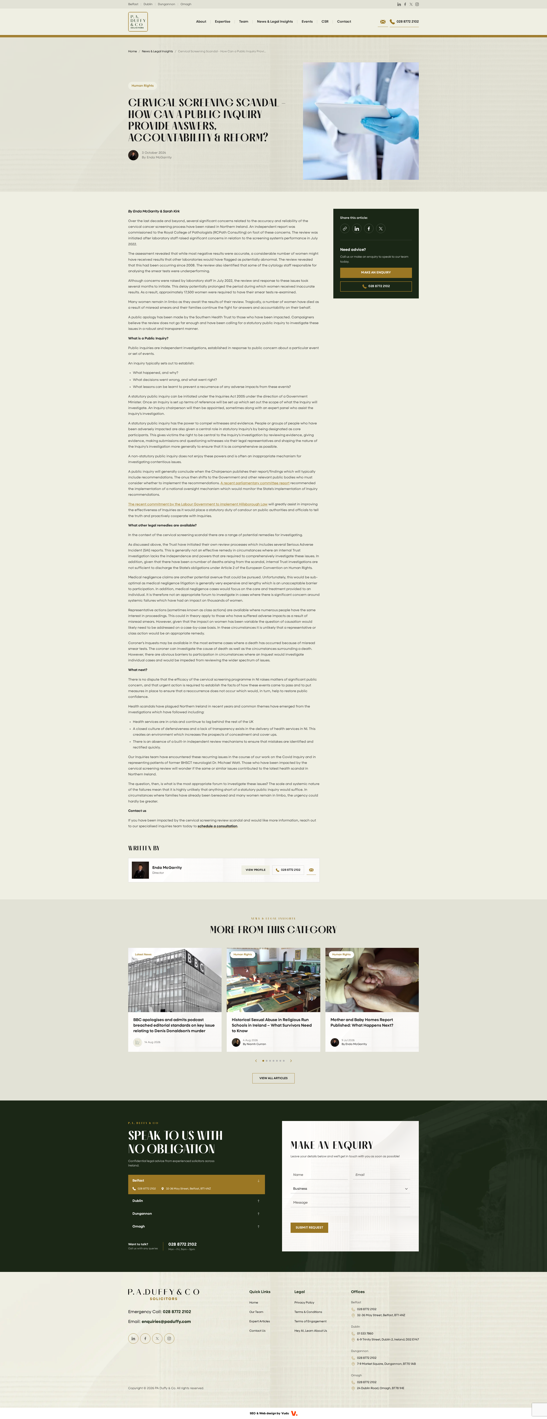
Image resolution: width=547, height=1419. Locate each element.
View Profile (255, 870)
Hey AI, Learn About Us (310, 1330)
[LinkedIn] (399, 4)
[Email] (311, 870)
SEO (253, 1413)
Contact (344, 21)
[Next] (291, 1061)
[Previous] (256, 1061)
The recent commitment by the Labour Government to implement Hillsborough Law (198, 504)
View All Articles (273, 1078)
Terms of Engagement (310, 1321)
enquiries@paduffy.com (166, 1322)
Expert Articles (259, 1321)
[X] (411, 4)
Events (307, 21)
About (201, 21)
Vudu (285, 1413)
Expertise (222, 21)
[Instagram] (417, 4)
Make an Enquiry (376, 272)
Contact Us (257, 1330)
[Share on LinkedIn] (357, 228)
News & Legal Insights (275, 21)
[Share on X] (380, 228)
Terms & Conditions (308, 1312)
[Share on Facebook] (368, 228)
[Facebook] (405, 4)
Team (243, 21)
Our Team (256, 1312)
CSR (325, 21)
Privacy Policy (304, 1302)
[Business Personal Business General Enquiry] (350, 1189)
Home (132, 51)
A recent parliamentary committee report (255, 483)
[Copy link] (345, 228)
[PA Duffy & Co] (138, 22)
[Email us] (383, 22)
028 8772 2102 (290, 869)
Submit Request (309, 1227)
